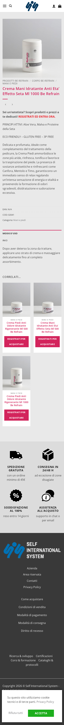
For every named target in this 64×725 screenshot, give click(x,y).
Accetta (41, 713)
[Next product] (5, 104)
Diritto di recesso (32, 631)
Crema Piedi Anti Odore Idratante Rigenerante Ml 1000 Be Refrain (16, 401)
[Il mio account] (54, 6)
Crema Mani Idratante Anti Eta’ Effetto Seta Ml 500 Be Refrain (48, 327)
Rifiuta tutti (16, 713)
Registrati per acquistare (16, 341)
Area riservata (32, 574)
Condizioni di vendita (32, 607)
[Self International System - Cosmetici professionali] (32, 6)
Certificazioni (44, 656)
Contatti (32, 581)
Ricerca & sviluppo (21, 656)
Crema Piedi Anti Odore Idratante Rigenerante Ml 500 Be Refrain (16, 327)
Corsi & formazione (23, 660)
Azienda (32, 568)
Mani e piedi (10, 83)
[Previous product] (12, 104)
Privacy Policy (32, 587)
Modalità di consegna (32, 623)
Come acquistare (32, 599)
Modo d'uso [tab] (10, 233)
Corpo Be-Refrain (43, 80)
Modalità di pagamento (32, 615)
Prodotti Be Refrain (15, 80)
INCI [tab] (5, 240)
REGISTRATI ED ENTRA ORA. (36, 116)
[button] (5, 6)
